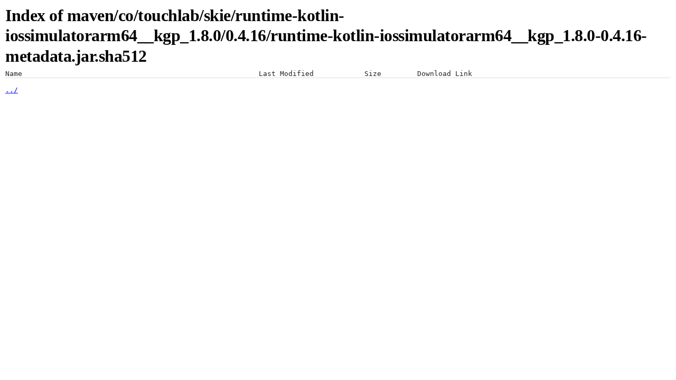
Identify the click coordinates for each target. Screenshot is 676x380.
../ (11, 90)
